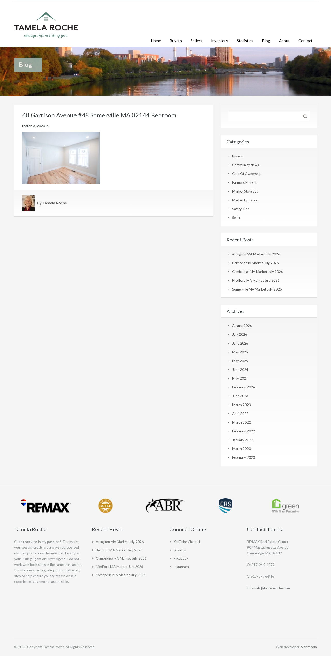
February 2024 (243, 387)
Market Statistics (245, 191)
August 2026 (242, 326)
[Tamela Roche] (46, 27)
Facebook (181, 558)
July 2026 (239, 334)
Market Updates (244, 200)
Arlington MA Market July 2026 (256, 254)
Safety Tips (240, 209)
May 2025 (240, 361)
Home (156, 40)
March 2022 (241, 422)
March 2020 (241, 449)
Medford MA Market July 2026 (256, 280)
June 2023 (240, 396)
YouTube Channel (187, 542)
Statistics (245, 40)
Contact (305, 40)
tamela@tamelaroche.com (270, 588)
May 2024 (240, 378)
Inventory (219, 40)
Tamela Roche (54, 203)
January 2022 (242, 440)
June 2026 (240, 343)
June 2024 (240, 370)
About (284, 40)
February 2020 (243, 457)
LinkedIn (180, 550)
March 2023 (241, 405)
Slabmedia (309, 647)
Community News (245, 165)
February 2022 (243, 431)
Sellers (196, 40)
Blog (266, 40)
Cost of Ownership (246, 174)
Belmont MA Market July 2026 (255, 263)
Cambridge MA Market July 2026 (257, 272)
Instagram (181, 567)
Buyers (176, 40)
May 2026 (240, 352)
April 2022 (240, 413)
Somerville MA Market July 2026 (257, 289)
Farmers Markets (245, 182)
